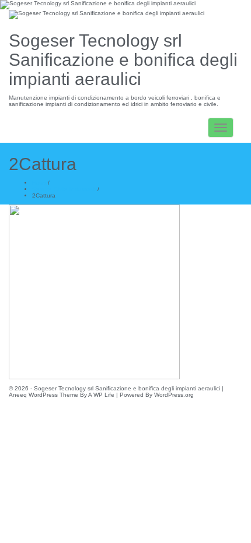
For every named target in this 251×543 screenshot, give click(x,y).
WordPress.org (174, 395)
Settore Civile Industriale (64, 189)
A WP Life (101, 395)
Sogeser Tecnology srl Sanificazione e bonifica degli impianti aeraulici (123, 60)
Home (40, 182)
